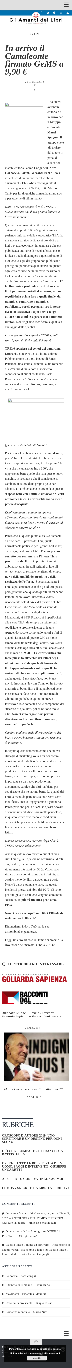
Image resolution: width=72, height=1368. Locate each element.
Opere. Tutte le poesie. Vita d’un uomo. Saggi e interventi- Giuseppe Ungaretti (34, 1166)
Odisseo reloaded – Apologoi (24, 1231)
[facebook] (41, 12)
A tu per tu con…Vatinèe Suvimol (33, 1178)
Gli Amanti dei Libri (36, 18)
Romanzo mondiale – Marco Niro (26, 1312)
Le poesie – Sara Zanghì (21, 1276)
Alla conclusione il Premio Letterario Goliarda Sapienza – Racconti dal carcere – (31, 1016)
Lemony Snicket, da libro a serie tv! (35, 1188)
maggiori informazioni (48, 1353)
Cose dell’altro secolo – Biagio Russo (29, 1303)
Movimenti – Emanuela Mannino (26, 1294)
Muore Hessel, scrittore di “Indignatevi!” (33, 1089)
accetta (37, 1358)
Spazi (34, 34)
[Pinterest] (60, 12)
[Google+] (54, 12)
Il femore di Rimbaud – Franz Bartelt (28, 1285)
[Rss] (67, 12)
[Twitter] (47, 12)
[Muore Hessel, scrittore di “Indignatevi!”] (36, 1057)
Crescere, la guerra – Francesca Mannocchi (29, 1222)
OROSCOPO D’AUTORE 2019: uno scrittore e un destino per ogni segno (32, 1138)
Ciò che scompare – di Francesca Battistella (32, 1152)
